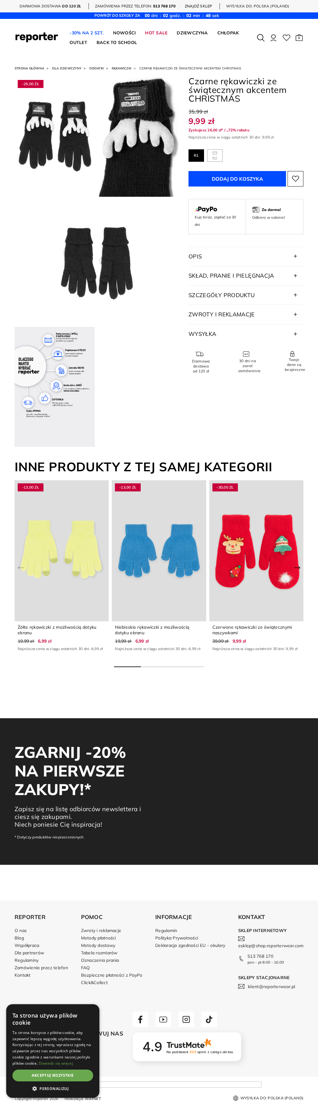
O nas (21, 930)
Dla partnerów (29, 953)
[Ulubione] (286, 38)
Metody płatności (98, 938)
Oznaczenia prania (100, 960)
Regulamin (166, 930)
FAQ (85, 967)
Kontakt (23, 975)
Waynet (93, 1098)
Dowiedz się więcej (56, 1063)
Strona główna (29, 68)
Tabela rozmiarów (99, 953)
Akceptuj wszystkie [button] (53, 1075)
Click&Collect (94, 982)
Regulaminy (27, 960)
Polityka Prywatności (176, 938)
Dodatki (96, 68)
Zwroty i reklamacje (101, 930)
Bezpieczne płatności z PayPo (112, 975)
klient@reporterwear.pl (271, 986)
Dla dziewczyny (66, 68)
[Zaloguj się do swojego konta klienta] (273, 38)
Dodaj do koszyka (237, 179)
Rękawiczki (121, 68)
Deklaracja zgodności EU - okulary (190, 945)
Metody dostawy (98, 945)
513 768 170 (260, 956)
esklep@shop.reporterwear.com (271, 945)
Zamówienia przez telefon (41, 967)
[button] (299, 38)
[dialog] (52, 1051)
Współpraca (27, 945)
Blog (19, 938)
